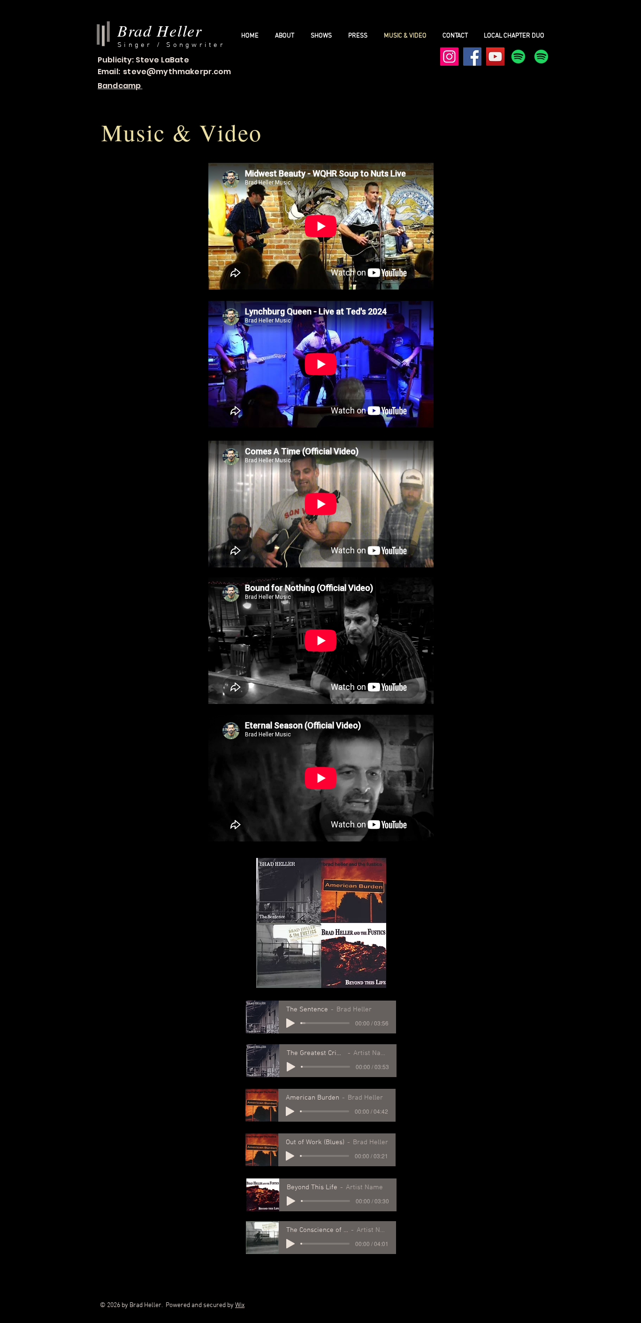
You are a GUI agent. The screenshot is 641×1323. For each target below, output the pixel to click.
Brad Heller (159, 30)
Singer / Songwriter (171, 45)
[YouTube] (495, 56)
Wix (239, 1305)
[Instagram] (449, 56)
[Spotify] (518, 56)
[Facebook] (472, 56)
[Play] (290, 1023)
